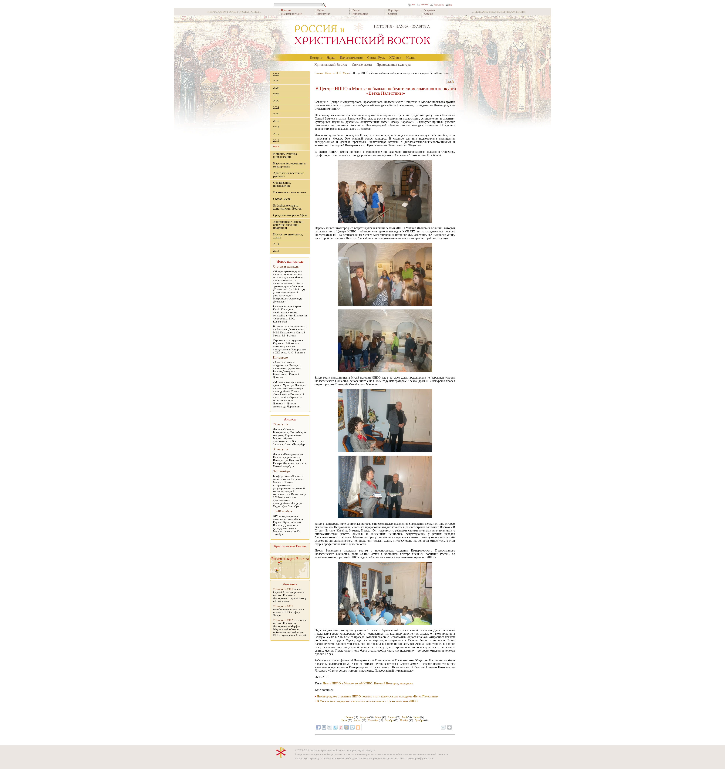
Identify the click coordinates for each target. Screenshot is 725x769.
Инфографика (360, 13)
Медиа (410, 57)
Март (346, 73)
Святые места (362, 64)
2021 (276, 107)
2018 (276, 127)
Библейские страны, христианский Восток (287, 207)
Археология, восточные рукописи (288, 174)
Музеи (320, 10)
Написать (425, 5)
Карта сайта (439, 5)
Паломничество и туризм (289, 192)
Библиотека (323, 13)
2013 (276, 250)
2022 (276, 101)
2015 (276, 147)
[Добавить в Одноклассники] (358, 727)
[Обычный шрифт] (448, 81)
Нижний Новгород (386, 683)
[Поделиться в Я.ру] (341, 727)
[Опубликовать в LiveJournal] (329, 727)
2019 (276, 120)
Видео (355, 10)
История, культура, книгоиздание (285, 155)
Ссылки (392, 13)
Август (357, 720)
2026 (276, 74)
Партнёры (393, 10)
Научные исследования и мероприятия (289, 165)
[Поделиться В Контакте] (324, 727)
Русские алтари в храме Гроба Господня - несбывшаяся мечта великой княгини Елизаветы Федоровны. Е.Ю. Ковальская (290, 314)
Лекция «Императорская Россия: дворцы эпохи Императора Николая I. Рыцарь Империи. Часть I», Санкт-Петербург (290, 460)
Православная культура (394, 64)
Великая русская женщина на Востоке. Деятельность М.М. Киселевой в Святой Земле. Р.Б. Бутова (289, 331)
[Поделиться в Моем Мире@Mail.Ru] (346, 727)
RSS (413, 5)
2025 (276, 81)
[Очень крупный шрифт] (453, 81)
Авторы (428, 13)
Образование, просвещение (282, 184)
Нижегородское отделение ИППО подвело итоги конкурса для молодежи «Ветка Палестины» (377, 696)
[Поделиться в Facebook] (318, 727)
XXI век (395, 57)
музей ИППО (364, 683)
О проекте (429, 10)
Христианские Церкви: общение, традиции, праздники (288, 224)
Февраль (364, 717)
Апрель (392, 717)
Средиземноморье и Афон (290, 215)
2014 (276, 244)
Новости (329, 73)
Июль (344, 720)
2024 (276, 87)
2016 (276, 140)
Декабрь (419, 720)
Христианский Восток (330, 64)
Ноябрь (404, 720)
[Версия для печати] (449, 727)
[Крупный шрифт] (450, 81)
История (316, 57)
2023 (276, 94)
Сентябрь (373, 720)
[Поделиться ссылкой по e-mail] (443, 727)
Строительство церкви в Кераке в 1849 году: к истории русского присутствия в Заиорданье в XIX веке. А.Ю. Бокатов (289, 346)
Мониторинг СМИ (291, 13)
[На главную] (362, 34)
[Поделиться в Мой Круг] (352, 727)
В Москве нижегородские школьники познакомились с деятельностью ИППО (367, 701)
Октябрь (389, 720)
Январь (349, 717)
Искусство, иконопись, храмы (288, 236)
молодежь (406, 683)
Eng (450, 5)
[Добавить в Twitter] (335, 727)
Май (404, 717)
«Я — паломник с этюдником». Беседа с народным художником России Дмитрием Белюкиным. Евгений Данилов (287, 370)
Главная (319, 73)
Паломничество (351, 57)
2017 (276, 134)
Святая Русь (376, 57)
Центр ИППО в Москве (338, 683)
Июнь (416, 717)
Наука (331, 57)
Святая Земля (281, 199)
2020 (276, 114)
